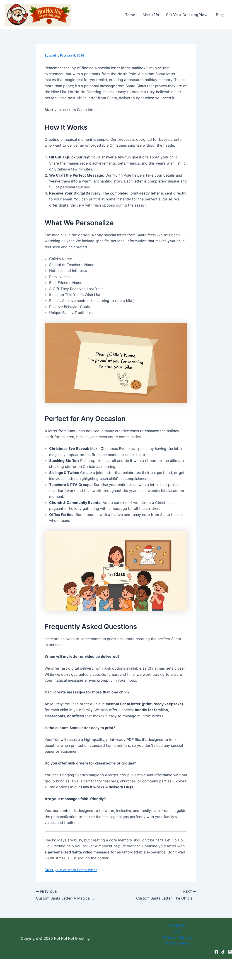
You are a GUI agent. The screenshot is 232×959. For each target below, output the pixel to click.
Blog (220, 14)
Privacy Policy (177, 943)
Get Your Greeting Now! (187, 14)
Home (129, 14)
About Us (150, 14)
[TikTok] (223, 952)
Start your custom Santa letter (71, 870)
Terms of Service (176, 937)
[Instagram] (230, 952)
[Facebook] (216, 952)
